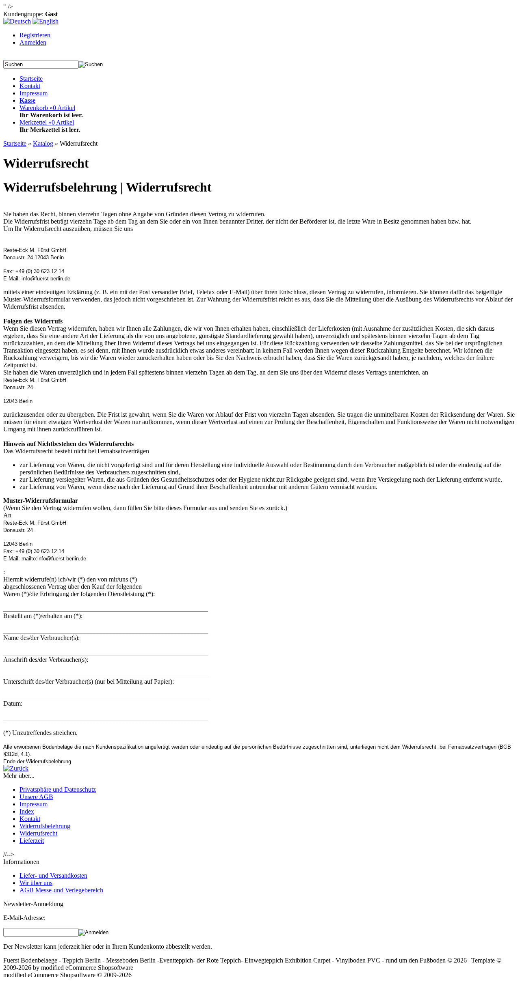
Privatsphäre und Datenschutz (58, 789)
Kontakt (30, 85)
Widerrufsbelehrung (45, 826)
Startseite (31, 78)
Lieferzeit (32, 840)
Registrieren (35, 35)
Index (27, 811)
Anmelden (33, 42)
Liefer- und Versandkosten (53, 875)
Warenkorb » (47, 107)
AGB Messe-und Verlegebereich (61, 890)
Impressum (34, 93)
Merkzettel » (47, 122)
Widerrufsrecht (38, 833)
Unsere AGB (36, 796)
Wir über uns (36, 882)
